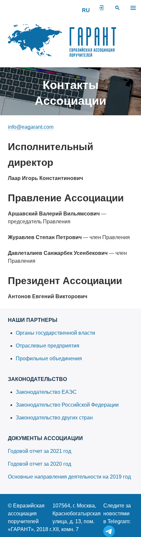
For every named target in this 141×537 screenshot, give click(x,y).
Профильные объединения (49, 358)
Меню (133, 8)
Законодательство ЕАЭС (46, 392)
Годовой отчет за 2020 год (39, 464)
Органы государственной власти (55, 333)
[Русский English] (86, 10)
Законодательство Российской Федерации (67, 405)
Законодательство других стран (54, 417)
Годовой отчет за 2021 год (39, 451)
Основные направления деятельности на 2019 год (69, 477)
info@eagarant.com (30, 127)
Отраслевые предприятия (47, 345)
